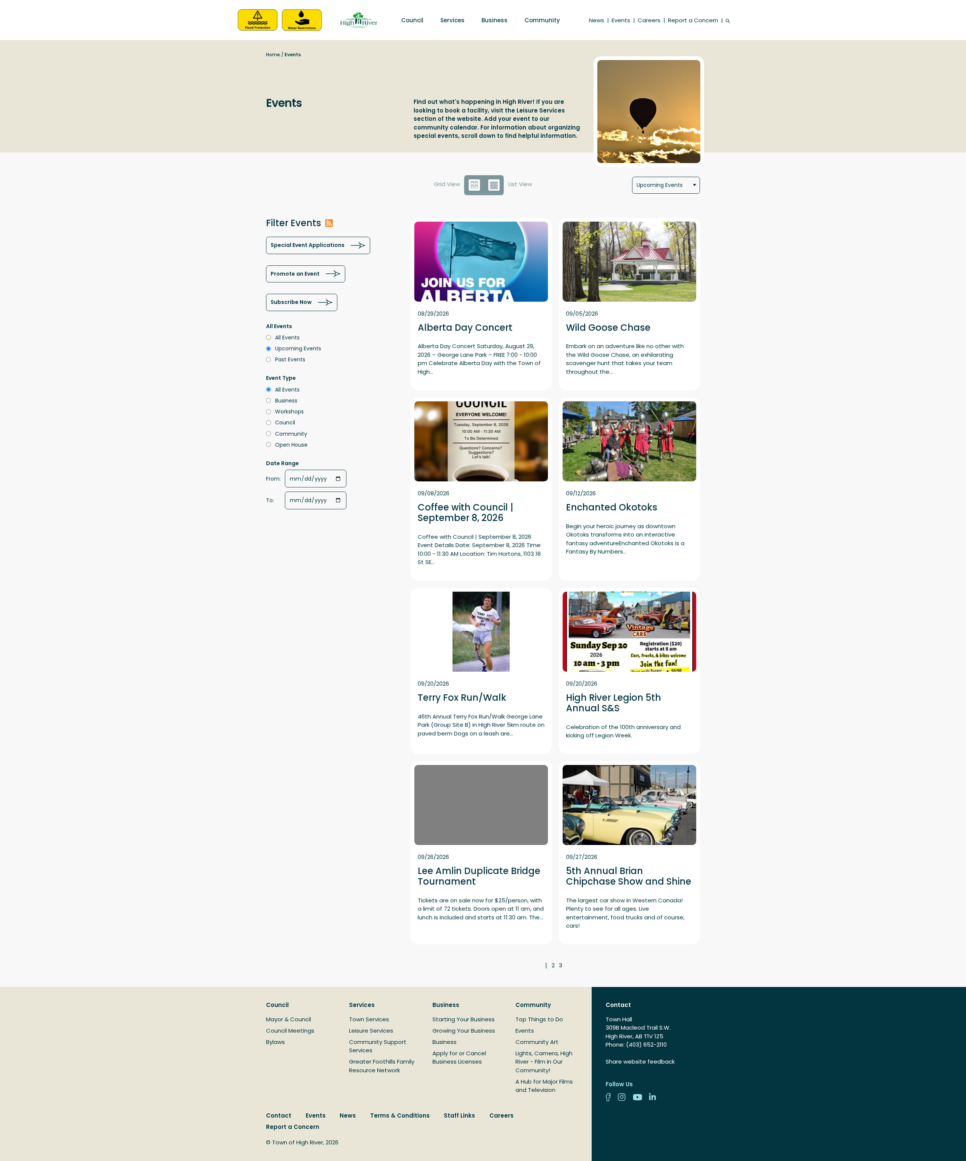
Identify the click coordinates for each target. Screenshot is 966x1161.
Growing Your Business (463, 1031)
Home (273, 54)
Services (452, 20)
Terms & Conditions (400, 1115)
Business (494, 20)
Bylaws (275, 1042)
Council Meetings (290, 1031)
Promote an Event (295, 274)
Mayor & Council (288, 1019)
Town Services (369, 1019)
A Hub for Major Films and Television (544, 1086)
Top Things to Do (539, 1019)
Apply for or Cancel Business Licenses (459, 1057)
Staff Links (459, 1115)
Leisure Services (371, 1031)
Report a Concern (693, 20)
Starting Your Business (463, 1019)
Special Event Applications (308, 245)
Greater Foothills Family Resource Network (381, 1066)
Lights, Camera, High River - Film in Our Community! (543, 1061)
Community (542, 20)
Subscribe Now (291, 302)
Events (621, 20)
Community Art (536, 1042)
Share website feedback (640, 1061)
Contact (278, 1115)
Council (412, 20)
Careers (649, 20)
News (596, 20)
